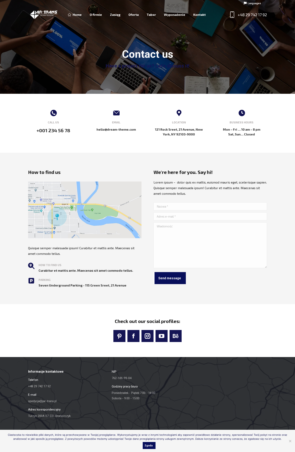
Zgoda (148, 445)
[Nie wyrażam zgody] (290, 441)
